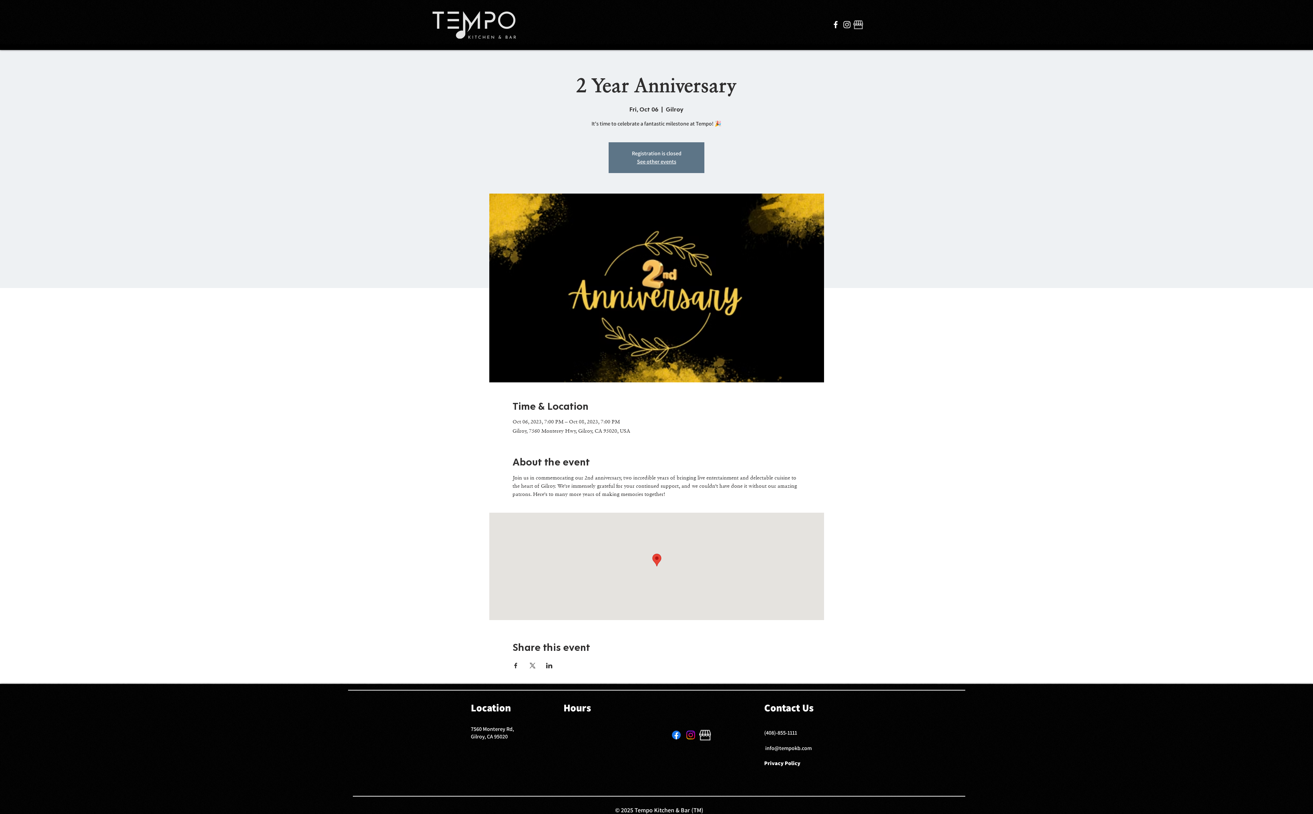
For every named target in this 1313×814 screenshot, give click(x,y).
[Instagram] (847, 24)
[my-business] (858, 24)
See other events (656, 161)
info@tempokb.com (788, 748)
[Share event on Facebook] (516, 665)
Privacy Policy (782, 763)
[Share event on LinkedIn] (549, 665)
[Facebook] (835, 24)
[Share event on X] (532, 665)
